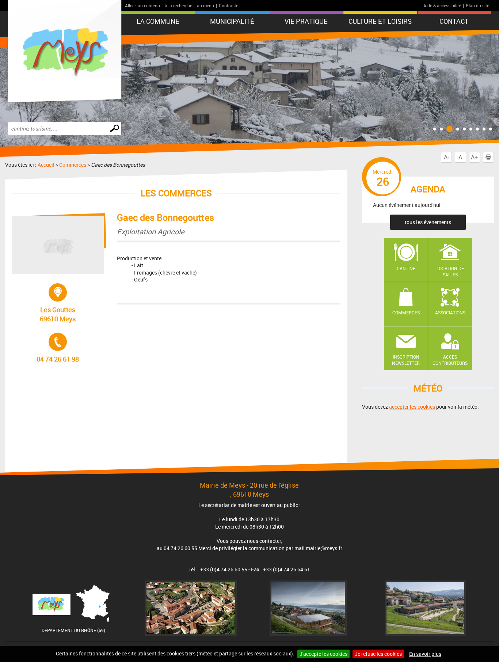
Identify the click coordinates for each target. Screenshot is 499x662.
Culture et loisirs (380, 21)
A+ (474, 157)
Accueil (46, 164)
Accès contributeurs (450, 360)
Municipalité (232, 21)
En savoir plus (425, 653)
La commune (158, 21)
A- (446, 157)
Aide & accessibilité (442, 5)
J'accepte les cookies (323, 653)
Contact (454, 21)
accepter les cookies (412, 406)
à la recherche (178, 5)
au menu (205, 5)
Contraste (228, 5)
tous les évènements (428, 222)
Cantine (406, 268)
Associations (450, 312)
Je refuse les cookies (378, 653)
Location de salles (450, 271)
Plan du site (477, 5)
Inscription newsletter (406, 360)
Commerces (72, 164)
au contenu (149, 5)
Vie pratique (306, 21)
